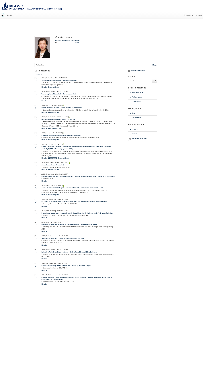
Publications (40, 65)
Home (10, 15)
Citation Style (136, 118)
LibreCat (44, 87)
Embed (134, 134)
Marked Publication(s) (137, 70)
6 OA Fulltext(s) (137, 101)
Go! (154, 81)
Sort (133, 113)
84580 (77, 43)
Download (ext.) (53, 87)
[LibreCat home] (2, 15)
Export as (135, 129)
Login (155, 65)
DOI (49, 128)
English (189, 15)
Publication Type (137, 92)
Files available (53, 158)
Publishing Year (137, 97)
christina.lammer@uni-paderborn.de (67, 40)
